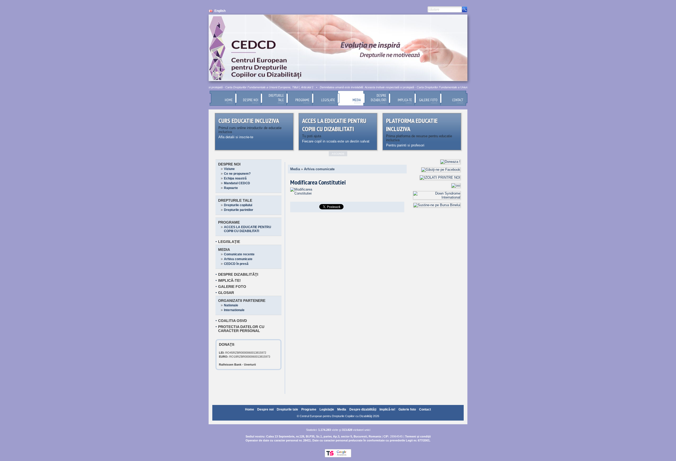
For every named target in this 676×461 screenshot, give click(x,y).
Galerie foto (232, 286)
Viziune (229, 169)
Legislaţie (229, 241)
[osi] (456, 185)
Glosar (226, 293)
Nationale (231, 305)
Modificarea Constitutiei (318, 182)
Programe (229, 222)
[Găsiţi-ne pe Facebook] (441, 170)
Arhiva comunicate (238, 259)
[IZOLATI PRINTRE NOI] (440, 177)
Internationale (234, 310)
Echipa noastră (235, 178)
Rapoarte (231, 188)
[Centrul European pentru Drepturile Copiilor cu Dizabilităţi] (304, 193)
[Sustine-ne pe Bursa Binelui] (437, 205)
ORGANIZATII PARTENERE (241, 300)
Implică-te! (229, 280)
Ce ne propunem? (237, 174)
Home (249, 409)
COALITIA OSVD (232, 321)
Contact (425, 409)
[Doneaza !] (450, 162)
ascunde (338, 153)
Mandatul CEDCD (237, 183)
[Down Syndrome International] (437, 197)
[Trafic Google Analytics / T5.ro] (338, 456)
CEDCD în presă (236, 264)
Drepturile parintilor (238, 210)
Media (224, 249)
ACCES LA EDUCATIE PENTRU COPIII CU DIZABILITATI (247, 229)
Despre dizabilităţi (238, 274)
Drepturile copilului (238, 205)
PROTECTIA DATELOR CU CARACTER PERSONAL (241, 329)
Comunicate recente (239, 254)
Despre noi (229, 164)
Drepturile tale (235, 200)
